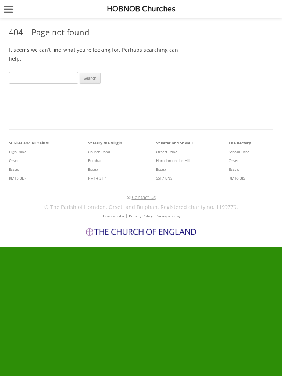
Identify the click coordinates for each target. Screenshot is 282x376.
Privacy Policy (141, 216)
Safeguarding (168, 216)
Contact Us (144, 197)
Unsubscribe (113, 216)
